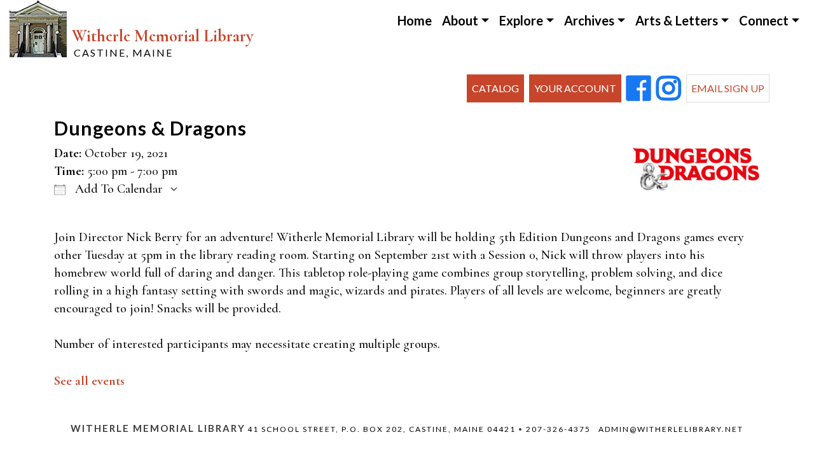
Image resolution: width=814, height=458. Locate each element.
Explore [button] (521, 20)
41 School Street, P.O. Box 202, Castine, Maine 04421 (381, 429)
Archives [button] (589, 20)
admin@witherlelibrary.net (670, 429)
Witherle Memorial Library (162, 42)
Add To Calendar (117, 189)
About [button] (460, 20)
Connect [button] (764, 20)
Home (414, 20)
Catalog (495, 88)
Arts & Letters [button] (676, 20)
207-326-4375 (558, 429)
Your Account (575, 88)
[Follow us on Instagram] (668, 89)
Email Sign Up (727, 88)
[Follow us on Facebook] (638, 89)
